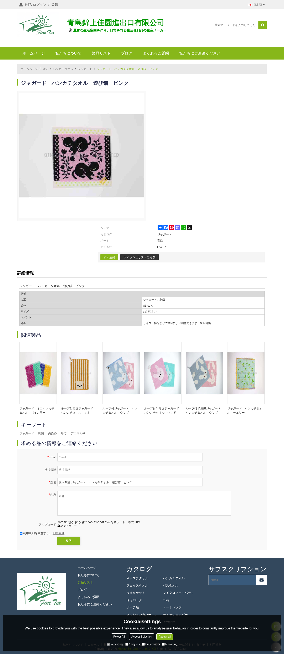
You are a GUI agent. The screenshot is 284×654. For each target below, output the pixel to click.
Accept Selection (141, 636)
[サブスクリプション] (261, 580)
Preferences (152, 644)
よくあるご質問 (156, 53)
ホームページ (33, 53)
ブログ (126, 53)
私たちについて (68, 53)
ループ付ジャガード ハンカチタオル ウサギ (119, 410)
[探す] (262, 25)
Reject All (119, 636)
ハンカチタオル (63, 69)
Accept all (165, 636)
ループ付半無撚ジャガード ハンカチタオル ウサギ (163, 410)
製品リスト (101, 53)
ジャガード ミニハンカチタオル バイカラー (36, 410)
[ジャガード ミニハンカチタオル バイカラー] (38, 373)
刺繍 (41, 433)
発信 (69, 540)
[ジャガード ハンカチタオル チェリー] (246, 373)
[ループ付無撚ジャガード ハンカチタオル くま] (79, 373)
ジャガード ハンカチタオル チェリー (244, 410)
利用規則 (58, 533)
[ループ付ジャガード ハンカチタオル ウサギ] (121, 373)
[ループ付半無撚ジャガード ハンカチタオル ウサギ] (163, 373)
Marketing (171, 644)
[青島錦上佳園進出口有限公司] (38, 24)
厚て (64, 433)
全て (45, 69)
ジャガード (85, 69)
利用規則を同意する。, (43, 533)
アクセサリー (69, 525)
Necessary (116, 644)
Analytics (134, 644)
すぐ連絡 (109, 257)
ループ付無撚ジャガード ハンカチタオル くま (78, 410)
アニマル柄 (78, 433)
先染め (52, 433)
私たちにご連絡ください (199, 53)
